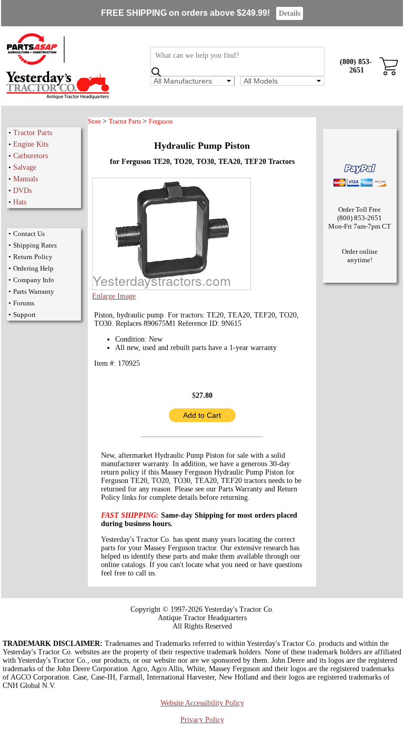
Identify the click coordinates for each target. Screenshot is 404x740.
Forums (23, 303)
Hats (19, 202)
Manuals (25, 179)
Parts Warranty (33, 291)
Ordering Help (33, 268)
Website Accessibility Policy (202, 703)
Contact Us (29, 234)
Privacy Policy (202, 720)
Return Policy (33, 257)
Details (289, 13)
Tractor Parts (32, 133)
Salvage (24, 167)
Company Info (33, 280)
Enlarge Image (114, 296)
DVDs (22, 190)
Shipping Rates (35, 245)
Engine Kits (30, 144)
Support (24, 314)
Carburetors (30, 156)
